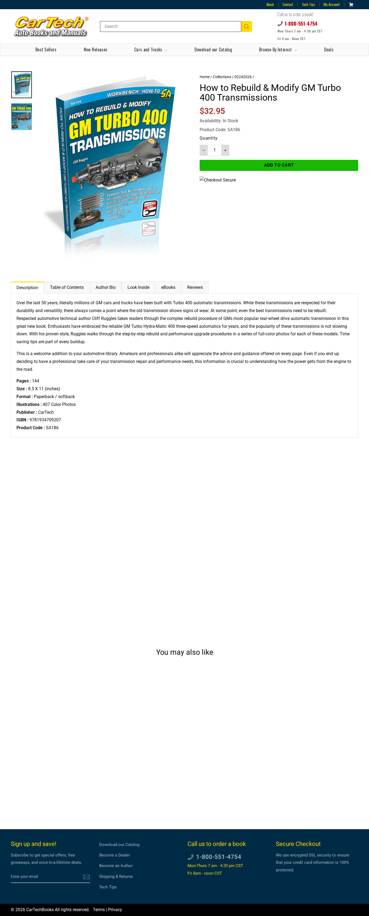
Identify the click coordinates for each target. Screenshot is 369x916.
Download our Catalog (213, 49)
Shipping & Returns (116, 876)
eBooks (168, 287)
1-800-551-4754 (301, 23)
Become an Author (116, 865)
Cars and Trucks (148, 49)
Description (27, 287)
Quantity (208, 138)
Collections (222, 77)
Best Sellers (46, 49)
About (270, 4)
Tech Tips (308, 4)
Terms (99, 909)
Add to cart (52, 795)
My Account (332, 4)
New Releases (96, 49)
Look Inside (138, 287)
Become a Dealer (114, 855)
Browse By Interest (276, 49)
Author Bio (106, 287)
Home (205, 77)
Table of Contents (67, 287)
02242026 (243, 77)
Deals (329, 49)
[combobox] (170, 26)
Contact (288, 4)
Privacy (115, 909)
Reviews (195, 287)
